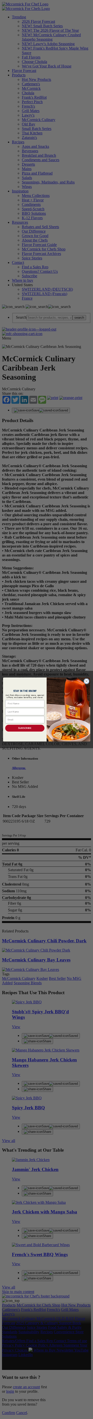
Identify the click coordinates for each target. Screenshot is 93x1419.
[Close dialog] (86, 681)
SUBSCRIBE (24, 728)
